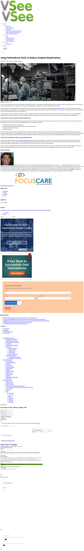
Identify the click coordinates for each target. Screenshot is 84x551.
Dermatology (9, 365)
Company (5, 42)
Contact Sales (9, 389)
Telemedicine (6, 328)
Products (5, 25)
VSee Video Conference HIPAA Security (15, 386)
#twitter (10, 399)
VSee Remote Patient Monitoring (14, 30)
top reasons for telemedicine (44, 210)
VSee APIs (8, 29)
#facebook (11, 398)
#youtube (10, 402)
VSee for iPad (11, 351)
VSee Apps (8, 346)
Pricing (4, 23)
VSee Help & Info (7, 380)
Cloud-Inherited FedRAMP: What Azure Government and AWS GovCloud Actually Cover (24, 319)
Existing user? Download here (8, 440)
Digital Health (6, 333)
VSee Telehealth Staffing (12, 33)
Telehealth (5, 330)
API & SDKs (8, 344)
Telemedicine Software (11, 339)
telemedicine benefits (16, 210)
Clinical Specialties (7, 360)
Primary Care (9, 373)
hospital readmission (59, 108)
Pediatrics (8, 370)
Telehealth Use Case (18, 61)
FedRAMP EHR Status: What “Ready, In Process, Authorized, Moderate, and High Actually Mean (26, 320)
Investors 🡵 (8, 44)
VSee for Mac (11, 352)
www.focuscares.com (45, 171)
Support (5, 45)
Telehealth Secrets (10, 38)
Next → (5, 214)
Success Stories (9, 39)
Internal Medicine (10, 367)
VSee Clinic (8, 26)
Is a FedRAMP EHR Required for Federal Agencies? (15, 323)
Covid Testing (9, 361)
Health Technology (8, 331)
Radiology (8, 375)
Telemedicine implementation (29, 210)
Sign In (5, 48)
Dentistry (8, 364)
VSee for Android (12, 348)
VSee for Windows (12, 354)
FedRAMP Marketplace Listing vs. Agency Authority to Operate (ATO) (20, 318)
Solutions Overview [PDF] (12, 345)
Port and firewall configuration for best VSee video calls (19, 387)
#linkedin (10, 400)
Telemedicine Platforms (14, 357)
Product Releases (10, 41)
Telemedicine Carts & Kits (12, 341)
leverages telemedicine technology (27, 140)
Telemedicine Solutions (9, 338)
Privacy (7, 390)
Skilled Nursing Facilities (12, 377)
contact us (37, 423)
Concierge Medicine (10, 362)
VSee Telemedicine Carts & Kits (13, 32)
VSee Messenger (10, 28)
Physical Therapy (10, 371)
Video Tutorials (9, 384)
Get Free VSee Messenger (7, 435)
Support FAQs (9, 381)
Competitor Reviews (11, 355)
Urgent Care (9, 378)
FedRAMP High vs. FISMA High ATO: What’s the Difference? (17, 322)
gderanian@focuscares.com (7, 185)
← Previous (6, 213)
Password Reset (10, 383)
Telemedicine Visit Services (15, 358)
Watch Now (3, 419)
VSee (7, 391)
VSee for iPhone (12, 349)
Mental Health (9, 368)
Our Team (10, 395)
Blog (7, 36)
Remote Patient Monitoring (12, 342)
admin (11, 61)
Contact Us (6, 52)
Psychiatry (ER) (9, 374)
